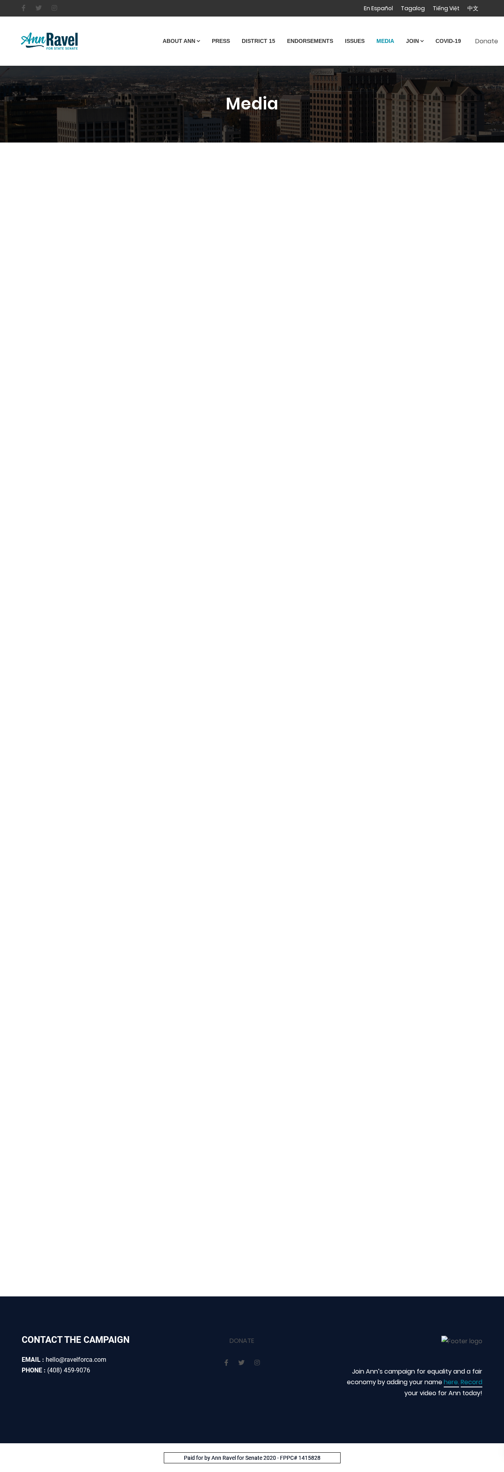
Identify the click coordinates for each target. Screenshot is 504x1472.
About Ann (179, 41)
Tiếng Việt (446, 8)
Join (412, 41)
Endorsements (310, 41)
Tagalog (413, 8)
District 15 (258, 41)
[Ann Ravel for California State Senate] (80, 41)
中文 (472, 8)
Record (471, 1382)
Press (221, 41)
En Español (378, 8)
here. (451, 1382)
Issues (355, 41)
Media (385, 41)
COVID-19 (448, 41)
